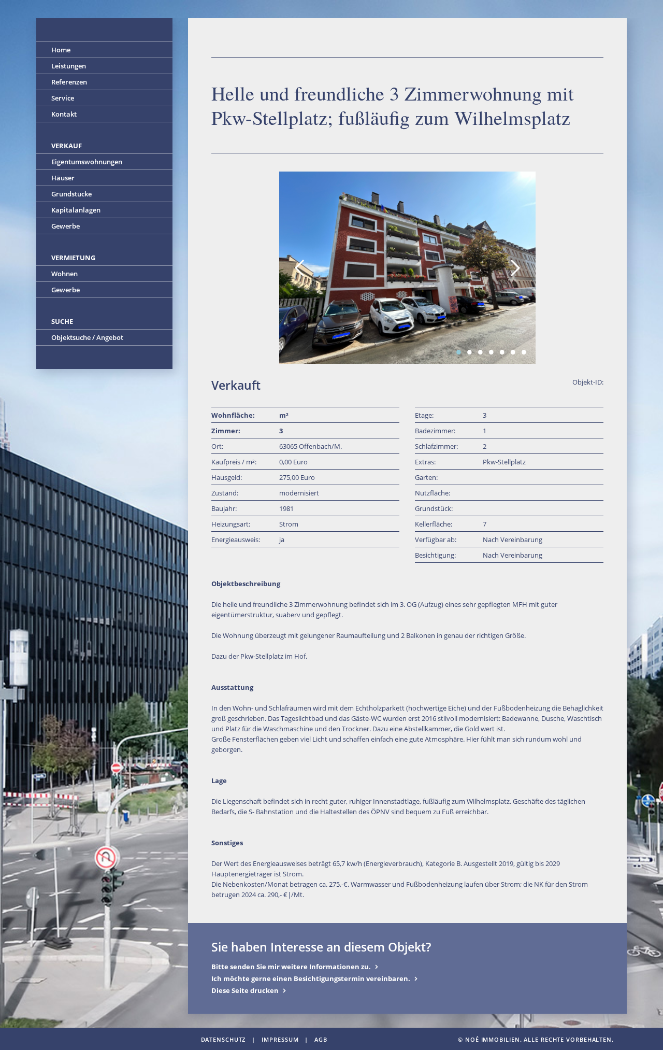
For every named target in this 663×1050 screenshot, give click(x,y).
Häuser (63, 177)
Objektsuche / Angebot (87, 337)
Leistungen (68, 65)
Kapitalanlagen (75, 210)
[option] (407, 268)
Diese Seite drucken (245, 990)
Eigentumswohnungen (86, 161)
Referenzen (69, 82)
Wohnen (64, 273)
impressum (280, 1039)
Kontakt (64, 114)
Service (62, 98)
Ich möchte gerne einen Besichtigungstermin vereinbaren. (310, 978)
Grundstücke (71, 193)
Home (60, 49)
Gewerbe (65, 226)
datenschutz (223, 1039)
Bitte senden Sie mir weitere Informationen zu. (291, 966)
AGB (320, 1039)
